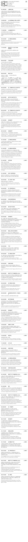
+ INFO (25, 9)
